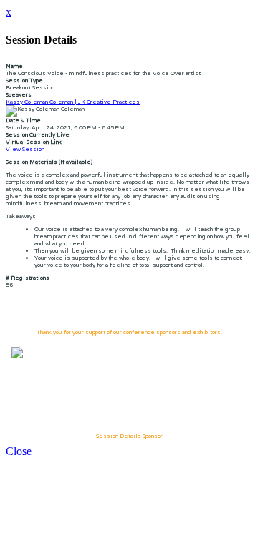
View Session (25, 148)
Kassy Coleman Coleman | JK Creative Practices (73, 101)
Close (19, 451)
